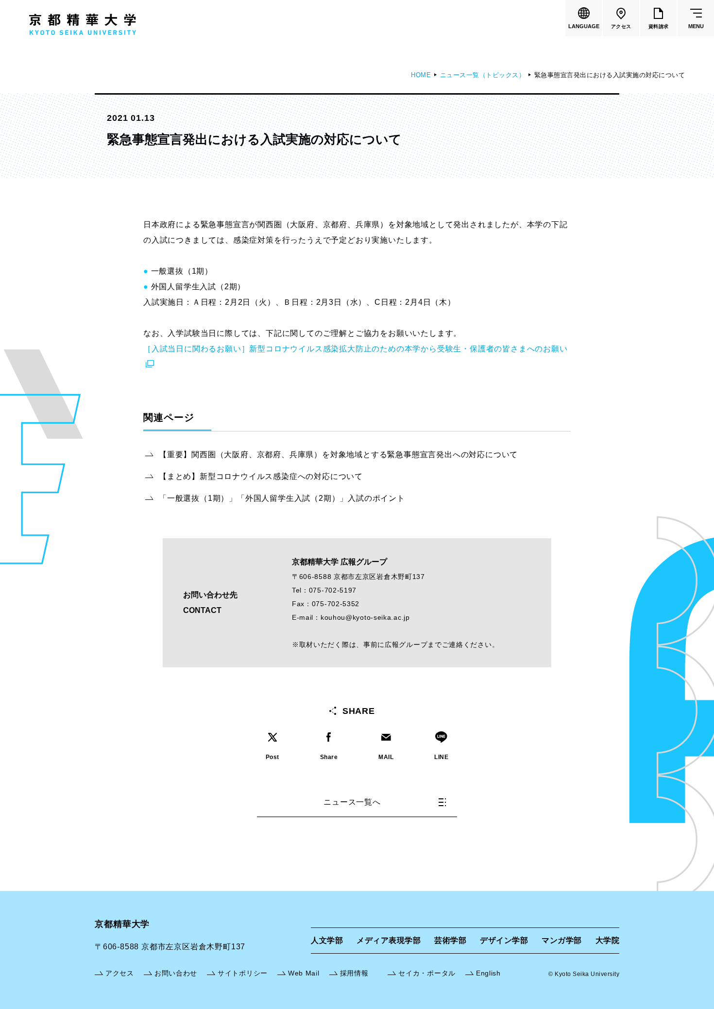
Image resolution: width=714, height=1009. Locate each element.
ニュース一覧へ (352, 802)
